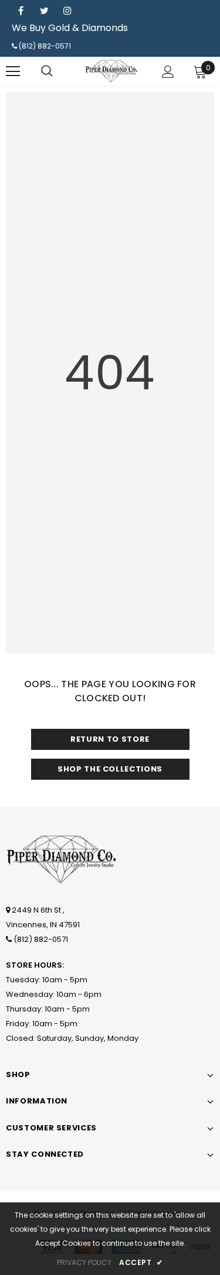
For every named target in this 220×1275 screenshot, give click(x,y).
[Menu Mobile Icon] (13, 71)
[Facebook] (20, 10)
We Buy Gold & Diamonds (70, 28)
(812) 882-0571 (45, 46)
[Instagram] (67, 10)
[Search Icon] (47, 71)
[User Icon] (168, 72)
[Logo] (111, 71)
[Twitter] (44, 10)
